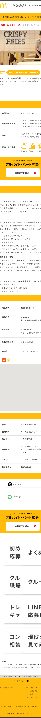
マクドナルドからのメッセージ (19, 5)
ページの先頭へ (19, 681)
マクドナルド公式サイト (7, 706)
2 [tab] (30, 67)
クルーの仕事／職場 (31, 691)
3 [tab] (33, 67)
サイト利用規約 (32, 706)
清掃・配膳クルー (9, 25)
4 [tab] (36, 67)
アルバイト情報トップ (6, 688)
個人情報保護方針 (21, 706)
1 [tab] (27, 67)
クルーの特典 (29, 694)
